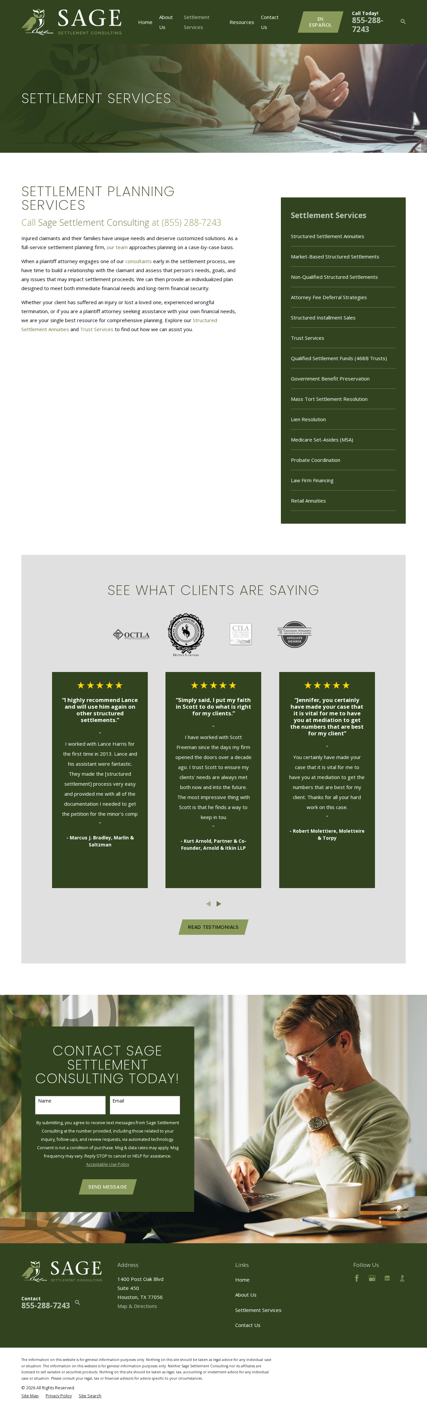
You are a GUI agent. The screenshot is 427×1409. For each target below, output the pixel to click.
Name (44, 1101)
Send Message (107, 1186)
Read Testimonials (213, 926)
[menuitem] (343, 236)
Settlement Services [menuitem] (196, 22)
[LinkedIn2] (387, 1278)
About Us (246, 1294)
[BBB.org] (402, 1278)
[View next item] (219, 904)
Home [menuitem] (145, 22)
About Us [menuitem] (166, 22)
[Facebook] (356, 1278)
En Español (320, 21)
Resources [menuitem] (242, 22)
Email (118, 1101)
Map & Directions (137, 1306)
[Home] (71, 22)
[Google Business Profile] (372, 1278)
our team (117, 247)
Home (242, 1279)
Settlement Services (258, 1310)
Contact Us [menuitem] (270, 22)
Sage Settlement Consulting (93, 222)
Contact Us (248, 1325)
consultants (138, 261)
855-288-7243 (367, 24)
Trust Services (96, 329)
